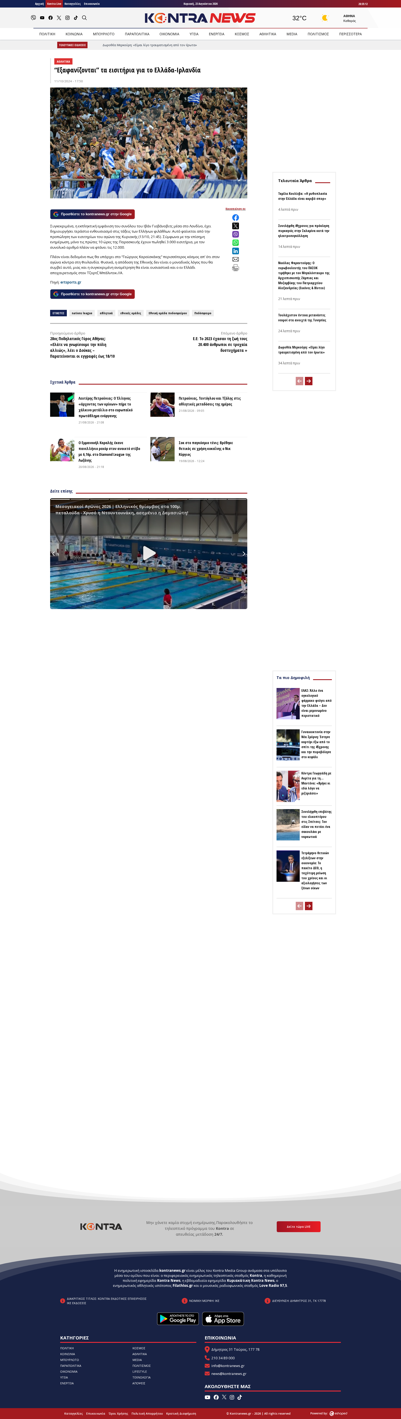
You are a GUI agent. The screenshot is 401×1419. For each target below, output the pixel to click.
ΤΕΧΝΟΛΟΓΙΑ (141, 1377)
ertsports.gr (70, 282)
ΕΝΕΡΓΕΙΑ (216, 34)
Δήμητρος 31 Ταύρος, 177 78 (235, 1349)
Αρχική (39, 4)
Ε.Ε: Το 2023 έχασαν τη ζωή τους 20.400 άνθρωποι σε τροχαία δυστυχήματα (220, 344)
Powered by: (323, 1413)
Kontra (256, 1275)
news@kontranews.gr (228, 1373)
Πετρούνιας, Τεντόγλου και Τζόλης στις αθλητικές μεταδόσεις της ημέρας (210, 401)
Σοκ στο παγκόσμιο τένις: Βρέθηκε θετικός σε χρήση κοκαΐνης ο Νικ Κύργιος (206, 448)
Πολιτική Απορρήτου (147, 1413)
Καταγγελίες (73, 4)
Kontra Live (54, 4)
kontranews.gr (172, 1270)
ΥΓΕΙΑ (194, 34)
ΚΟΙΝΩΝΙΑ (74, 34)
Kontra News (168, 1280)
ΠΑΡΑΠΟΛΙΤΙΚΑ (137, 34)
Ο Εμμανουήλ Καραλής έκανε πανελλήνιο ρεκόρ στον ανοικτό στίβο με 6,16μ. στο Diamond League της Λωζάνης (109, 451)
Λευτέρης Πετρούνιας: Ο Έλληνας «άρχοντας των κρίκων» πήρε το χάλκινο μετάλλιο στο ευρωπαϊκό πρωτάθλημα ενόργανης (106, 407)
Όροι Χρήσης (118, 1413)
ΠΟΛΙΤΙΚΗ (47, 34)
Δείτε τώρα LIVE (299, 1227)
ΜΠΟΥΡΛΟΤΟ (103, 34)
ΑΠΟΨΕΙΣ (138, 1383)
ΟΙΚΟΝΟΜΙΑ (169, 34)
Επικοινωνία (92, 4)
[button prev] (299, 381)
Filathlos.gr (183, 1285)
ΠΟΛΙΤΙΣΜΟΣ (318, 34)
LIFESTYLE (139, 1371)
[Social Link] (33, 17)
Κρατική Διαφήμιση (181, 1413)
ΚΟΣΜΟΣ (242, 34)
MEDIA (292, 34)
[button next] (308, 381)
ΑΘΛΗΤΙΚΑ (267, 34)
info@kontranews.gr (228, 1365)
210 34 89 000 (223, 1358)
